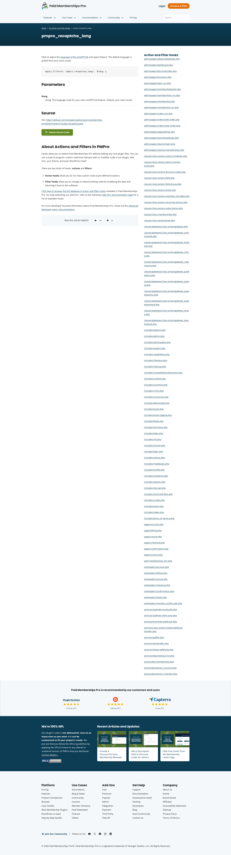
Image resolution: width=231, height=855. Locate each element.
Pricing (133, 17)
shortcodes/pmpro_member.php (160, 673)
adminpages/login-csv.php (157, 83)
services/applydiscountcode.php (160, 609)
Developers (138, 805)
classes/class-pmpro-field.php (159, 177)
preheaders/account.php (156, 567)
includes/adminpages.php (157, 342)
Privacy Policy (170, 813)
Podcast (76, 813)
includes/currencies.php (156, 396)
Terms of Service (171, 817)
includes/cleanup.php (155, 366)
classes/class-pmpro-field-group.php (162, 184)
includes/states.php (154, 512)
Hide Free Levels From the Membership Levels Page (174, 754)
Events (166, 793)
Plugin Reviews (71, 699)
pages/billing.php (153, 530)
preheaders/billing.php (155, 573)
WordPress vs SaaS (51, 813)
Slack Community (141, 813)
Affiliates (167, 801)
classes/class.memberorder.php (160, 214)
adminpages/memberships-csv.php (162, 95)
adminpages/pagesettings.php (159, 131)
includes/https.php (153, 433)
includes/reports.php (154, 481)
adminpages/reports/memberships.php (164, 150)
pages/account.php (154, 524)
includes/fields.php (154, 421)
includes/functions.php (155, 427)
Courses (76, 801)
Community (114, 17)
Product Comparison (52, 797)
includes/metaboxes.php (156, 463)
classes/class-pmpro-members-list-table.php (166, 196)
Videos (75, 817)
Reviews (46, 801)
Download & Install (142, 797)
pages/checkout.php (154, 542)
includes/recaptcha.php (156, 475)
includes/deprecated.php (156, 403)
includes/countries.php (155, 384)
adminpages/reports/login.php (159, 143)
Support (136, 789)
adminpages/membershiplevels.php (162, 89)
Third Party (107, 813)
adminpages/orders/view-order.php (162, 125)
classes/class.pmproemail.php (159, 220)
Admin (105, 801)
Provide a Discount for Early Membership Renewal (111, 754)
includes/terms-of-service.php (159, 518)
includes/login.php (153, 451)
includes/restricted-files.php (158, 494)
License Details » (50, 754)
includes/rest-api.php (155, 488)
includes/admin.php (154, 336)
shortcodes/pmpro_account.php (160, 667)
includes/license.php (154, 445)
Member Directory (81, 805)
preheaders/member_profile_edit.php (163, 603)
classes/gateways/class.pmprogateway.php (166, 226)
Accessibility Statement (174, 805)
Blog (134, 809)
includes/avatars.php (154, 348)
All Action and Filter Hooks (59, 28)
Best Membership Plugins (54, 809)
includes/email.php (154, 409)
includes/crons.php (154, 390)
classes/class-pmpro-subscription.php (163, 208)
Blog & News (78, 793)
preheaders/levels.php (155, 597)
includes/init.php (152, 439)
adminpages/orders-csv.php (158, 113)
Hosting (136, 801)
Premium (107, 793)
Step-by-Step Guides (52, 817)
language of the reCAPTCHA (74, 57)
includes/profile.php (154, 469)
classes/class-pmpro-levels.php (160, 190)
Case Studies (48, 805)
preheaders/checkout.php (157, 585)
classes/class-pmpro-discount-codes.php (165, 171)
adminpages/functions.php (157, 77)
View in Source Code (59, 132)
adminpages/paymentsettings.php (161, 137)
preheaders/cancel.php (155, 579)
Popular (106, 797)
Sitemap (167, 809)
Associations (78, 789)
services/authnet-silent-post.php (160, 615)
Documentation (90, 17)
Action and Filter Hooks (161, 55)
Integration (107, 805)
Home (44, 28)
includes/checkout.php (155, 360)
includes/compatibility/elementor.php (163, 372)
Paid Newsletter (80, 809)
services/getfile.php (154, 637)
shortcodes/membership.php (159, 661)
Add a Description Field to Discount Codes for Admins (140, 754)
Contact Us (137, 817)
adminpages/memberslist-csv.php (161, 107)
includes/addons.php (155, 330)
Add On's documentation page (117, 194)
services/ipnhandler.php (156, 643)
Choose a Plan (178, 5)
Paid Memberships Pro (77, 4)
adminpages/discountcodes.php (160, 71)
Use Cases (67, 17)
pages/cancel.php (153, 536)
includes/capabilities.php (157, 354)
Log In (162, 5)
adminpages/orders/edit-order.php (162, 119)
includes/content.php (155, 378)
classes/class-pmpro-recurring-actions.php (165, 202)
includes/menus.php (154, 457)
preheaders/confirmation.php (159, 591)
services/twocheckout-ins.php (159, 655)
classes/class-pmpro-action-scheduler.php (165, 156)
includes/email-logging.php (158, 415)
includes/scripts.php (154, 500)
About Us (167, 789)
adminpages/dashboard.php (158, 65)
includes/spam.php (154, 506)
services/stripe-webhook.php (158, 649)
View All (106, 817)
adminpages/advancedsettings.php (162, 58)
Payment (106, 809)
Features (47, 17)
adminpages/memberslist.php (159, 101)
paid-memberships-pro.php (158, 560)
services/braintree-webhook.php (160, 621)
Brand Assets (169, 797)
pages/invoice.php (153, 554)
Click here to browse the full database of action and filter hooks (74, 191)
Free (104, 789)
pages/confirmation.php (156, 548)
